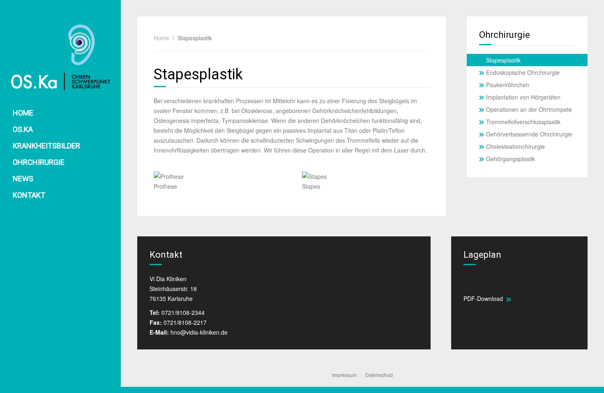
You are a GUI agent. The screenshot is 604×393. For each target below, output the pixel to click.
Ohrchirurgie (39, 162)
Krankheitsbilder (46, 145)
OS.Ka (23, 129)
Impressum (344, 374)
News (23, 178)
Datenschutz (379, 374)
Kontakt (29, 195)
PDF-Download (484, 298)
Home (23, 113)
